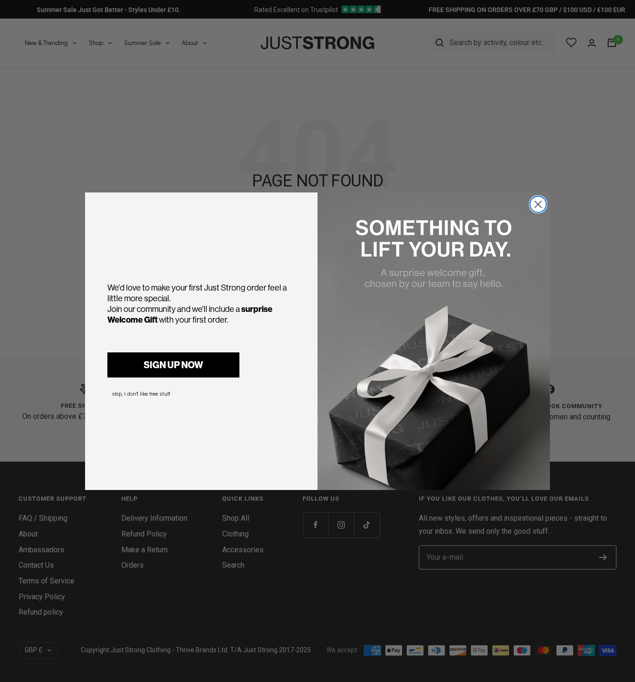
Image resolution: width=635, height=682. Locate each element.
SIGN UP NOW (173, 365)
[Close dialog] (538, 204)
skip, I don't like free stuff (141, 394)
